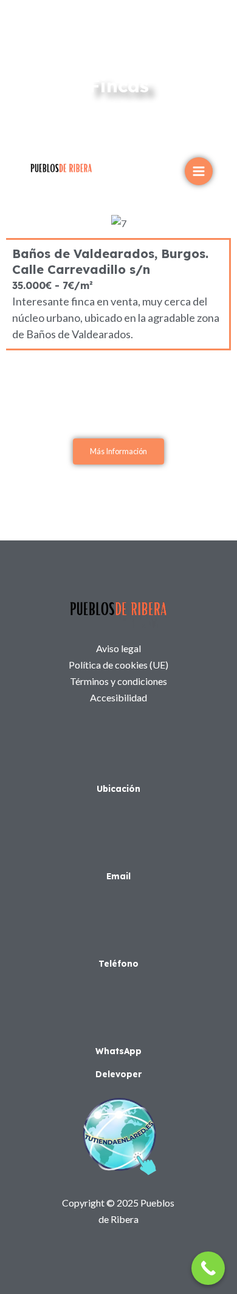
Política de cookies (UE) (118, 664)
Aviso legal (118, 648)
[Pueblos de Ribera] (61, 168)
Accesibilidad (118, 697)
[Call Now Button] (208, 1268)
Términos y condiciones (118, 681)
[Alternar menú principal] (199, 171)
